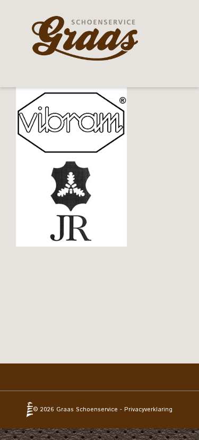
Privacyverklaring (148, 409)
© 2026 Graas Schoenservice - (78, 409)
